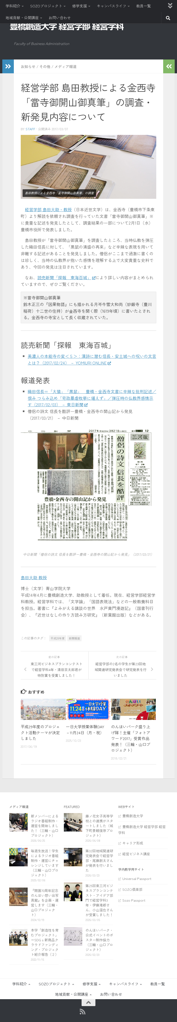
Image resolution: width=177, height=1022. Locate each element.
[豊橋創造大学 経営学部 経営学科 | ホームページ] (66, 26)
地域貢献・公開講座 (22, 17)
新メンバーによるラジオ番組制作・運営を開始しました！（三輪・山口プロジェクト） (45, 826)
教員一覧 (143, 6)
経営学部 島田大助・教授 (48, 209)
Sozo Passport (133, 900)
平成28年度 (58, 638)
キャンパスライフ (111, 6)
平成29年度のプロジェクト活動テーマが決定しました (40, 732)
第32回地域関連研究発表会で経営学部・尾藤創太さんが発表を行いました (99, 860)
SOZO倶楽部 (132, 889)
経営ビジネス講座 (136, 853)
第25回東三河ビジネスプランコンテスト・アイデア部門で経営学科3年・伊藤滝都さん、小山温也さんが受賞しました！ (99, 900)
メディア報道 (65, 66)
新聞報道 (74, 638)
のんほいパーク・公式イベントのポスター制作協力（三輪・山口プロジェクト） (99, 940)
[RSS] (83, 1011)
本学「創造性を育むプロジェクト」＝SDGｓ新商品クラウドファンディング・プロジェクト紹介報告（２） (45, 942)
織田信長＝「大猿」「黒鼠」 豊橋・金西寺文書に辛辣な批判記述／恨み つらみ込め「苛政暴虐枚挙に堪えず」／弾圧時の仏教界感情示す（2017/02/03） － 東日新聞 (92, 398)
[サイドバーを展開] (8, 66)
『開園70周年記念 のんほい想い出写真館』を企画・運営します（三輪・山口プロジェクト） (46, 902)
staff (30, 129)
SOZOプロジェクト (46, 6)
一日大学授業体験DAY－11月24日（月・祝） (85, 729)
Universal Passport (136, 878)
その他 (44, 66)
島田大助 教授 (34, 577)
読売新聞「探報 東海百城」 (64, 277)
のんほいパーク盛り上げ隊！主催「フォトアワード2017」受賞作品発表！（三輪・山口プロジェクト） (130, 738)
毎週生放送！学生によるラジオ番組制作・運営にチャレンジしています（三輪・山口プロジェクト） (45, 862)
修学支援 (79, 6)
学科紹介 (13, 6)
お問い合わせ (60, 17)
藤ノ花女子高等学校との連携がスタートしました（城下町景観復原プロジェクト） (99, 826)
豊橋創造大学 (132, 815)
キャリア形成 (132, 843)
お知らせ (28, 66)
